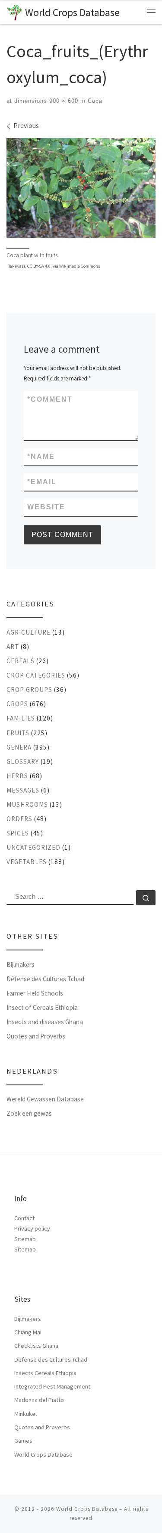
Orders (19, 819)
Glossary (22, 761)
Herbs (17, 776)
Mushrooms (27, 804)
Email (42, 481)
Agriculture (28, 632)
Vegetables (26, 862)
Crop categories (35, 675)
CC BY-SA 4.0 (39, 266)
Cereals (20, 661)
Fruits (17, 733)
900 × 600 (62, 101)
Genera (19, 747)
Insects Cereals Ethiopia (45, 1373)
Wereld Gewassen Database (45, 1099)
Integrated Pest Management (52, 1386)
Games (23, 1441)
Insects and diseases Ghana (44, 1022)
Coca (94, 101)
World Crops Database (43, 1454)
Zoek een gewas (29, 1113)
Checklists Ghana (36, 1346)
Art (12, 646)
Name (41, 456)
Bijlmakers (20, 964)
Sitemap (25, 1239)
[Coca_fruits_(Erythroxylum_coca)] (81, 188)
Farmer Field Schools (34, 993)
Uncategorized (33, 847)
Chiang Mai (27, 1332)
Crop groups (29, 689)
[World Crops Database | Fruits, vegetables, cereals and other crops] (14, 11)
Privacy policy (32, 1228)
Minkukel (25, 1414)
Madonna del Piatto (39, 1400)
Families (20, 718)
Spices (17, 833)
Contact (24, 1218)
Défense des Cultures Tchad (45, 979)
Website (46, 507)
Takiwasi (16, 266)
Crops (17, 704)
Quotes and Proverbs (35, 1036)
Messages (22, 790)
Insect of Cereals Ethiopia (42, 1007)
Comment (50, 399)
